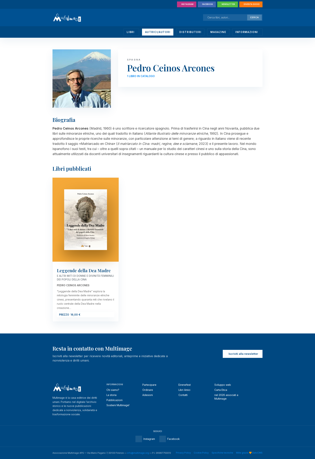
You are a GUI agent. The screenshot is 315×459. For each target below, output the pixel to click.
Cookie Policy (201, 452)
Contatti (183, 395)
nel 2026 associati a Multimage (226, 396)
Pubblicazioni (114, 400)
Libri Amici (184, 389)
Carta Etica (220, 389)
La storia (111, 395)
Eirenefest (184, 384)
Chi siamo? (112, 389)
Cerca (254, 17)
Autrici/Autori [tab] (157, 32)
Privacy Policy (183, 452)
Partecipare (149, 384)
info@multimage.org (138, 453)
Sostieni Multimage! (117, 405)
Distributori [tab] (190, 32)
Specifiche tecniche (222, 452)
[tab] (131, 32)
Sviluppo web (222, 384)
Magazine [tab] (218, 32)
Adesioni (147, 395)
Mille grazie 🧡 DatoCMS (249, 452)
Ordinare (147, 389)
